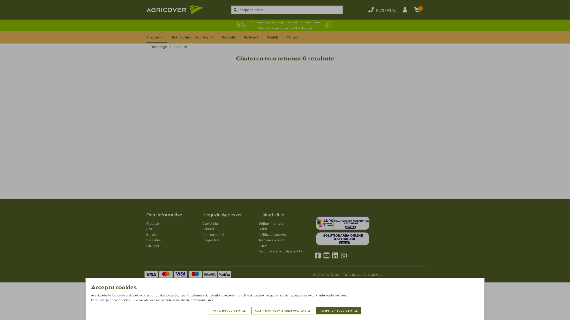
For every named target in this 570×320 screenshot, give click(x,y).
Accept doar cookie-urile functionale (282, 310)
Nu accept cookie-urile (229, 310)
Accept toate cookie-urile (339, 310)
